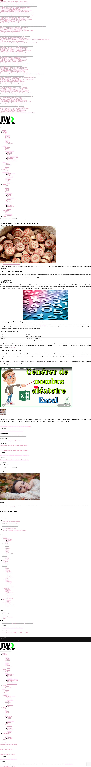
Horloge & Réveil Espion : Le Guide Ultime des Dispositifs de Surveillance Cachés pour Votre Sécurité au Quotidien (23, 26)
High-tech (7, 178)
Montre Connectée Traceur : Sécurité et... (8, 744)
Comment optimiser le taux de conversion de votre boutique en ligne (13, 103)
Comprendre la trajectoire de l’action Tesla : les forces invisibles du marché (14, 11)
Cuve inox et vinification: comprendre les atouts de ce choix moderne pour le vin (15, 10)
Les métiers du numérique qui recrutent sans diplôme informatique (13, 102)
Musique (7, 190)
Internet (7, 180)
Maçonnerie (10, 158)
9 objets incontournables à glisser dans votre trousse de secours (12, 8)
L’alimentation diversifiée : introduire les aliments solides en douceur (13, 100)
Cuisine (6, 149)
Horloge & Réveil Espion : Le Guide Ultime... (11, 440)
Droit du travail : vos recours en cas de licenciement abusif (11, 53)
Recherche (14, 218)
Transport (7, 142)
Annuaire (4, 614)
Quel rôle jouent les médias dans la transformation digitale (11, 28)
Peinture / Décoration (12, 159)
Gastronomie (8, 164)
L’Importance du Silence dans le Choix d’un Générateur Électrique (13, 60)
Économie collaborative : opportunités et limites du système (11, 62)
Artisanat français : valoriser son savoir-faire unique (10, 58)
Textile (6, 141)
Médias (6, 211)
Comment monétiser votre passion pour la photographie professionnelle (14, 88)
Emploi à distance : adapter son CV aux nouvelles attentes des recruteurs (14, 47)
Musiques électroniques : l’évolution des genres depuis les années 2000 (14, 91)
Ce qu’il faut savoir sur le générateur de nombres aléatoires (11, 111)
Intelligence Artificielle (10, 173)
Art (5, 186)
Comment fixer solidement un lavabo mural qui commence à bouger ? (13, 1)
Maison (4, 146)
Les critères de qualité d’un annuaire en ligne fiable (10, 21)
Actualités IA (10, 176)
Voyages (4, 162)
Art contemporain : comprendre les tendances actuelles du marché (13, 20)
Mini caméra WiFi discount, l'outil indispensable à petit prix (14, 530)
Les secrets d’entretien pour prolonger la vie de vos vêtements (12, 64)
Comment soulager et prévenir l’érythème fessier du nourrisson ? (12, 4)
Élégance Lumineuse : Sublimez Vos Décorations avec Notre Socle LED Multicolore (16, 56)
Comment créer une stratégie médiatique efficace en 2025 (11, 31)
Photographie (10, 206)
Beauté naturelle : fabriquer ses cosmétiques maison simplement (12, 81)
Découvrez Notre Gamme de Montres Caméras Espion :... (14, 455)
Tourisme (7, 163)
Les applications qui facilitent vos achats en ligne (9, 78)
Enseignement (8, 201)
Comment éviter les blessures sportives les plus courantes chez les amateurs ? (15, 16)
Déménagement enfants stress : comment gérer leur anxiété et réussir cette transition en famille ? (18, 6)
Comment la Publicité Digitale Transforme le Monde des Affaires (15, 632)
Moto (8, 144)
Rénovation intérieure (12, 155)
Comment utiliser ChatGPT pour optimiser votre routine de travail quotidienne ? (15, 13)
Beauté (6, 170)
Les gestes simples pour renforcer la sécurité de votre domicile (12, 76)
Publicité (7, 212)
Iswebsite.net (2, 640)
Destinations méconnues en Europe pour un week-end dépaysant (12, 107)
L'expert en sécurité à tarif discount (9, 528)
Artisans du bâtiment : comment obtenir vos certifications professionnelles (14, 108)
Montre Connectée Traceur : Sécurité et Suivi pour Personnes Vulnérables (14, 24)
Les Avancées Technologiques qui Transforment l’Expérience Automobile (17, 623)
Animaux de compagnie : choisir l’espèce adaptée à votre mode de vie (13, 49)
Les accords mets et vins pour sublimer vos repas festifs (11, 80)
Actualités (4, 131)
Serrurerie (9, 153)
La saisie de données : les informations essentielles (12, 627)
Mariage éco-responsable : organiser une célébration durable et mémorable (14, 90)
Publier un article (5, 613)
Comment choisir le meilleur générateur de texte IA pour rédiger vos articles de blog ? (16, 14)
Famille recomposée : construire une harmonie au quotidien (11, 82)
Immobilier (7, 135)
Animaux (9, 195)
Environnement (8, 193)
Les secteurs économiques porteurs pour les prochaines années (12, 70)
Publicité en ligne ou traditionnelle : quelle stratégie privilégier (12, 34)
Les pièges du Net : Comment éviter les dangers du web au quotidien (13, 59)
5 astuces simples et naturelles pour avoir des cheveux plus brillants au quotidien (15, 101)
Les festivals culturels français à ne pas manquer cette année (11, 43)
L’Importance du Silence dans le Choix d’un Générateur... (14, 450)
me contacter (12, 506)
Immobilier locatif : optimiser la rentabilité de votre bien (11, 61)
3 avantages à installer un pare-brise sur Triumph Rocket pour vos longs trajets (15, 7)
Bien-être (7, 167)
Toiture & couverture (12, 160)
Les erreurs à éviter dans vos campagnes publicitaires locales (12, 37)
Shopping (9, 205)
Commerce (7, 136)
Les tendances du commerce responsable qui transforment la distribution (14, 52)
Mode (3, 169)
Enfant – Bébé (10, 197)
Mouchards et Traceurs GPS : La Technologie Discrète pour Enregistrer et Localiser (16, 30)
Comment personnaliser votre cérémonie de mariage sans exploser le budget (15, 93)
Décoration (7, 147)
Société (4, 184)
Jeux (8, 183)
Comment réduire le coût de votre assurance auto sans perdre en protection (14, 38)
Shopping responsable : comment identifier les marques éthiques (12, 74)
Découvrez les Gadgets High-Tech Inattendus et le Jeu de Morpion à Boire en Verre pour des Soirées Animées (21, 73)
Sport (6, 168)
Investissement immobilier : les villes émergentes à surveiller (11, 54)
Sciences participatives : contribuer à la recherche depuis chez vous (13, 29)
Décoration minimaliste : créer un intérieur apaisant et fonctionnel (12, 109)
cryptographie (43, 324)
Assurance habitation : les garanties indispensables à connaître (12, 32)
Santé (3, 165)
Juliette (4, 225)
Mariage (9, 199)
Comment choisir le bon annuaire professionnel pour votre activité (13, 23)
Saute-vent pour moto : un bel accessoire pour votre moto (11, 66)
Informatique (8, 179)
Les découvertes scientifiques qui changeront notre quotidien (12, 41)
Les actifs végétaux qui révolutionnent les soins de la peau (11, 89)
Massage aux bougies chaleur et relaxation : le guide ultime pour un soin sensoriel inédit (17, 3)
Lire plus (71, 763)
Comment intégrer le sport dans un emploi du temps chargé (11, 84)
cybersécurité (12, 347)
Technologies (5, 172)
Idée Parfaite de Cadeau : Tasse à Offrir (10, 523)
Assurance (7, 137)
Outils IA (9, 174)
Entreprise (4, 132)
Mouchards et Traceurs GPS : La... (7, 754)
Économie (7, 189)
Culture (6, 185)
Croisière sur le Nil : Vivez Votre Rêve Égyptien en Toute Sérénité (13, 94)
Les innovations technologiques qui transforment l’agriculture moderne (14, 48)
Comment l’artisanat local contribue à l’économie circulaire (11, 33)
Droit (6, 191)
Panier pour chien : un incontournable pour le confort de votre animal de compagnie (16, 96)
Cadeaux (9, 207)
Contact (4, 216)
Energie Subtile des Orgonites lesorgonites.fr (11, 521)
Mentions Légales (5, 616)
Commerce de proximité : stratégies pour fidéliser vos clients (11, 51)
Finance (6, 133)
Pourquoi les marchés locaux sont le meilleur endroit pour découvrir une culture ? (16, 17)
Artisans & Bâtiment (9, 151)
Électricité (9, 154)
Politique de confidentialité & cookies (7, 766)
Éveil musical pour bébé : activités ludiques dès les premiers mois (12, 98)
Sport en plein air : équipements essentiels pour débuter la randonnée (13, 87)
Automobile (10, 143)
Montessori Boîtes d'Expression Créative (10, 526)
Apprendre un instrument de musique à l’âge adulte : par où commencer (14, 27)
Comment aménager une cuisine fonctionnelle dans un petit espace (13, 83)
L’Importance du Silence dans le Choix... (8, 759)
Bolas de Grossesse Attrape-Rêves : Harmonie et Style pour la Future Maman (15, 72)
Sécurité (9, 194)
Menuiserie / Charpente (12, 157)
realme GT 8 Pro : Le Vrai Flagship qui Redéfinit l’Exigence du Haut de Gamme (16, 19)
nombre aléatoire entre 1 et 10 (10, 284)
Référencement (8, 214)
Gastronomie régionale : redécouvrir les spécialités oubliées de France (13, 67)
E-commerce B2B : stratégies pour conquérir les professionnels (12, 104)
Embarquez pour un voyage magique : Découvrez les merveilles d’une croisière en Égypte (17, 112)
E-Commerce (10, 181)
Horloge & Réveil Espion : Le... (6, 749)
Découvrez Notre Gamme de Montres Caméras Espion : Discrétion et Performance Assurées (18, 77)
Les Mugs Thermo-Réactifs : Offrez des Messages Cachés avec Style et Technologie (16, 46)
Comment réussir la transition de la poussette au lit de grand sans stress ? (14, 2)
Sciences (7, 188)
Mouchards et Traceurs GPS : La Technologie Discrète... (14, 445)
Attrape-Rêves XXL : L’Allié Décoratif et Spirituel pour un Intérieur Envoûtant (15, 50)
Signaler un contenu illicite (7, 617)
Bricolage (7, 148)
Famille (6, 196)
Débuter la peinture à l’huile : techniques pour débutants (11, 22)
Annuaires (9, 215)
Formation (9, 202)
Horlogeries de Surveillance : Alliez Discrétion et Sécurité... (14, 460)
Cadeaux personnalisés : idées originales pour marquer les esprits (12, 71)
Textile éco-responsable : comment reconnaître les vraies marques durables (14, 63)
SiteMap (19, 640)
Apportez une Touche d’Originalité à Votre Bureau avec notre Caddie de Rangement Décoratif (18, 42)
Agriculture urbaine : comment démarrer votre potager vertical (12, 44)
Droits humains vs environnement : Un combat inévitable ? (11, 97)
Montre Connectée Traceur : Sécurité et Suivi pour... (13, 436)
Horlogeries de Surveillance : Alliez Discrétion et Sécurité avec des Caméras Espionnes (17, 79)
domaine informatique (82, 356)
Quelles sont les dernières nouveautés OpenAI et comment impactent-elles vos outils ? (16, 12)
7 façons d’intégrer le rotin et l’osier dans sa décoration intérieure (12, 18)
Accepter (67, 763)
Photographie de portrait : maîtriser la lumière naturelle (10, 86)
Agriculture (7, 138)
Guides (9, 175)
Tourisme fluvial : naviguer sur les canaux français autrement (12, 106)
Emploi (6, 200)
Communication (6, 210)
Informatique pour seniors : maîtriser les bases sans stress (11, 99)
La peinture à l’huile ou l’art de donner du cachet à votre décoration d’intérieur (15, 92)
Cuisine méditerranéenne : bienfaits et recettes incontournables (12, 68)
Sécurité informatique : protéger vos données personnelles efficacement (14, 69)
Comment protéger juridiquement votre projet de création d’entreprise (13, 57)
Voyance (9, 209)
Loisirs (6, 204)
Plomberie (9, 152)
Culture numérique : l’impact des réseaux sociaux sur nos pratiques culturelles (15, 36)
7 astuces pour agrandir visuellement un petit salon (10, 9)
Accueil (4, 130)
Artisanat (7, 139)
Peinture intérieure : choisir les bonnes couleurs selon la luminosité (13, 110)
